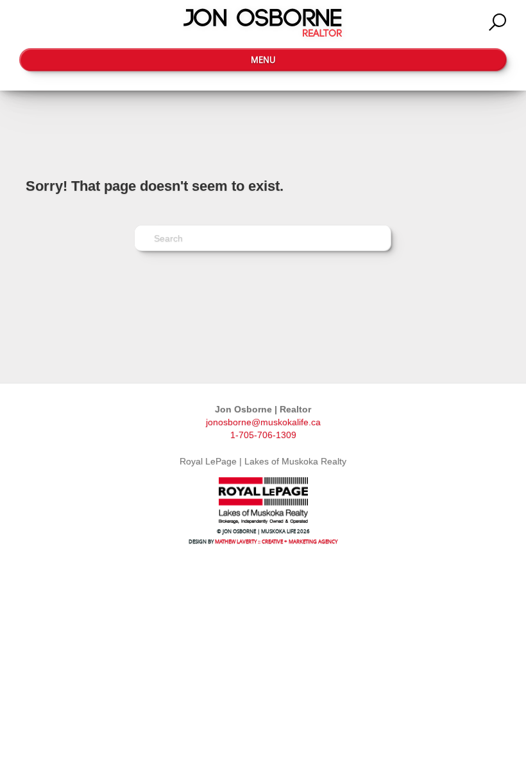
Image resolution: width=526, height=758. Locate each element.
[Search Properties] (497, 22)
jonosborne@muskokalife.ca (263, 422)
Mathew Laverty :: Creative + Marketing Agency (276, 541)
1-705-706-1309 (263, 435)
